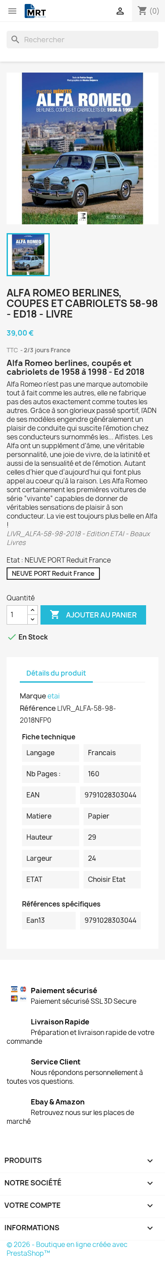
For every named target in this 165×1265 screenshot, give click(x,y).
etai (54, 696)
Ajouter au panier (93, 614)
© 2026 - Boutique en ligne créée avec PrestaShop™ (67, 1249)
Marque (33, 695)
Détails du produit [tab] (56, 673)
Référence (38, 708)
